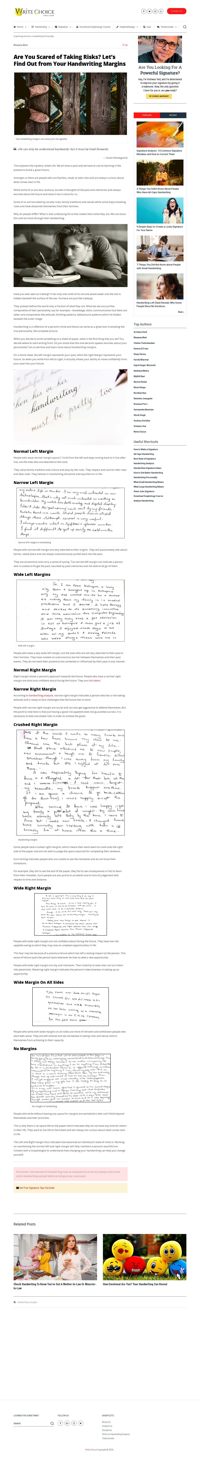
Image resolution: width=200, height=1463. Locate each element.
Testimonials (166, 27)
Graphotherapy (127, 27)
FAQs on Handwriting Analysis (116, 1434)
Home (19, 27)
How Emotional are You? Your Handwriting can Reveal (135, 1284)
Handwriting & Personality (43, 36)
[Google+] (67, 1423)
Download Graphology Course (94, 27)
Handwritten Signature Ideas (147, 468)
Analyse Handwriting (144, 501)
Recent (173, 115)
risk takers (94, 680)
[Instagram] (74, 1423)
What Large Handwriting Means (149, 487)
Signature (63, 27)
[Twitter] (80, 1423)
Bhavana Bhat (21, 45)
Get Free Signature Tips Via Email (36, 1187)
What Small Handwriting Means (149, 482)
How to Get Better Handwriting (148, 473)
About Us (106, 1422)
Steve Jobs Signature (144, 491)
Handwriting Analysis (144, 463)
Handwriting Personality (145, 477)
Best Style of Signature (145, 459)
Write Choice (91, 1450)
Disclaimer (107, 1430)
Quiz (148, 27)
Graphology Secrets (22, 36)
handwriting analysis (41, 695)
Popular (147, 115)
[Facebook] (60, 1423)
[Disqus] (100, 1352)
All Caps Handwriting (144, 454)
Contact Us (176, 11)
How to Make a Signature (146, 449)
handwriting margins (27, 1302)
